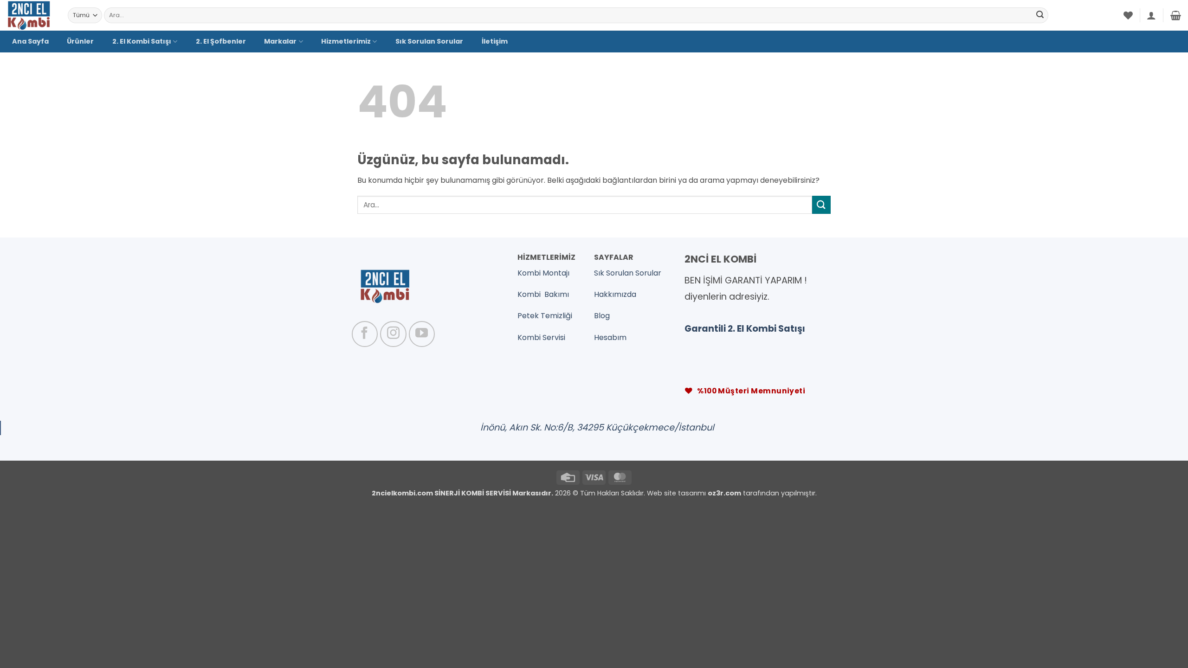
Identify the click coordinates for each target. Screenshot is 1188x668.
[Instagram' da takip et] (393, 334)
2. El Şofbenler (221, 41)
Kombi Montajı (543, 273)
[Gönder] (1040, 15)
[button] (1151, 15)
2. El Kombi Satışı (141, 41)
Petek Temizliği (544, 315)
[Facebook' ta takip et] (365, 334)
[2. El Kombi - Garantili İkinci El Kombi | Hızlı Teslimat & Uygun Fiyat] (30, 15)
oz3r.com (724, 493)
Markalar (280, 41)
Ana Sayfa (30, 41)
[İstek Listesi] (1128, 15)
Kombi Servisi (541, 337)
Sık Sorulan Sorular (429, 41)
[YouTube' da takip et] (422, 334)
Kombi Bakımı (543, 294)
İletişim (495, 41)
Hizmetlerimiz (346, 41)
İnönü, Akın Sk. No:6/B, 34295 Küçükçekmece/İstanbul (597, 427)
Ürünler (80, 41)
